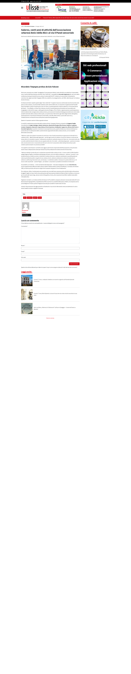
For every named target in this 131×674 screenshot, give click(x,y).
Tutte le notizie (50, 318)
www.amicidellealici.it (68, 186)
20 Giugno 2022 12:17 (39, 26)
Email (23, 251)
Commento (24, 226)
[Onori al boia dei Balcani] (95, 36)
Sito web (23, 257)
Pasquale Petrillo (105, 57)
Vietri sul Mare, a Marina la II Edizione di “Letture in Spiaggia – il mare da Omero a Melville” (55, 308)
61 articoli (25, 215)
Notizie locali (25, 24)
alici (25, 198)
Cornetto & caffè (89, 23)
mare (39, 198)
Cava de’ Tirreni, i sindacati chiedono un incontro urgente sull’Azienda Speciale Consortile (54, 280)
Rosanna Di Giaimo (30, 26)
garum (35, 198)
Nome (23, 245)
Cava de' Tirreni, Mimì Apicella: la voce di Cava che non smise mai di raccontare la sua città (55, 294)
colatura (29, 198)
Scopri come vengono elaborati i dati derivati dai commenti (61, 267)
